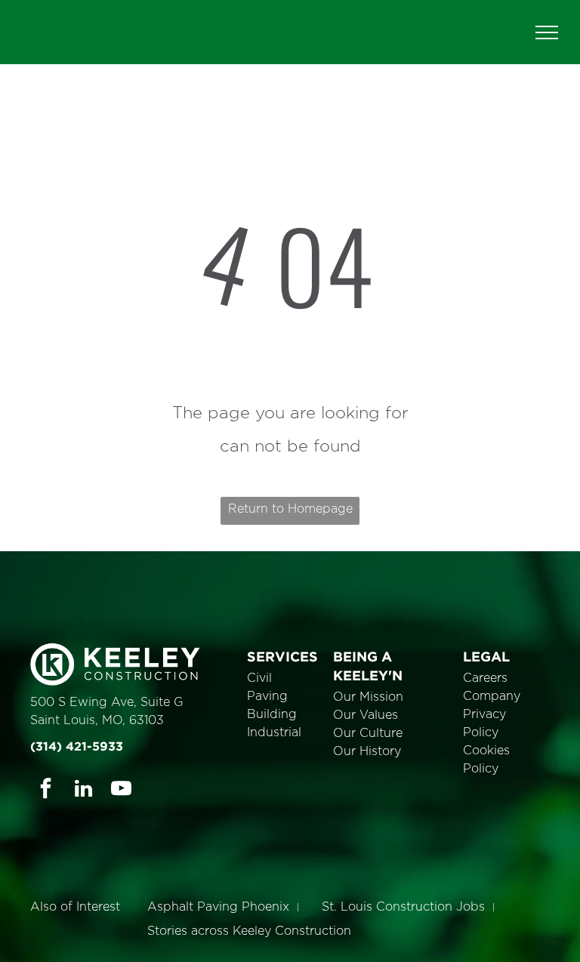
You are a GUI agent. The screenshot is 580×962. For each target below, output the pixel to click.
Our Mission (368, 697)
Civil (259, 678)
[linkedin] (83, 790)
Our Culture (368, 733)
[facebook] (45, 790)
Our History (367, 751)
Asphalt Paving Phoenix (218, 907)
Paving (267, 696)
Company (491, 696)
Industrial (274, 732)
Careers (485, 678)
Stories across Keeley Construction (249, 931)
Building (272, 714)
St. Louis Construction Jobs (403, 907)
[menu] (546, 32)
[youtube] (121, 790)
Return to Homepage (290, 509)
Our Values (365, 715)
